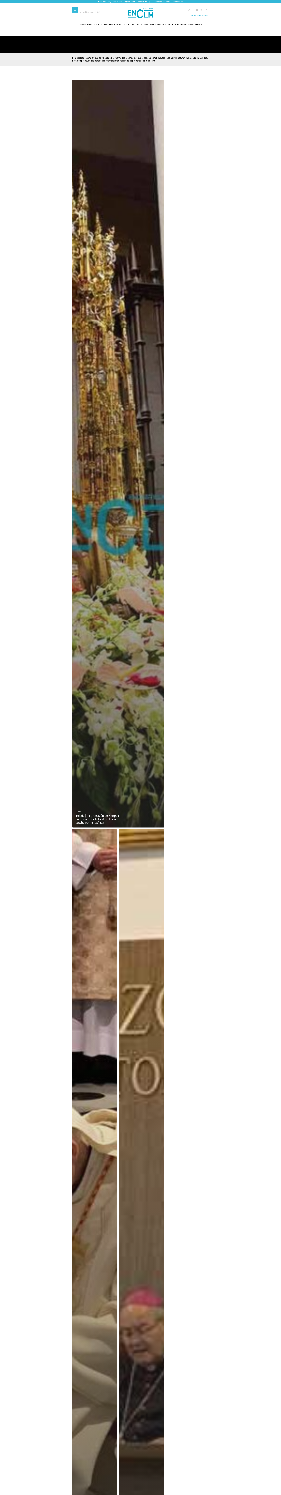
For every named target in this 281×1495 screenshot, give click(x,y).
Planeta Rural (170, 24)
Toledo (78, 812)
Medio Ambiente (157, 24)
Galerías (198, 24)
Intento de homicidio (162, 2)
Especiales (182, 24)
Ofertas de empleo (145, 2)
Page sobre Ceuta (115, 2)
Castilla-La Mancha (87, 24)
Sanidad (99, 24)
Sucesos (144, 24)
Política (191, 24)
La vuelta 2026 (177, 2)
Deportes (135, 24)
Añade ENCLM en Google (200, 15)
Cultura (127, 24)
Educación (118, 24)
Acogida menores (130, 2)
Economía (108, 24)
